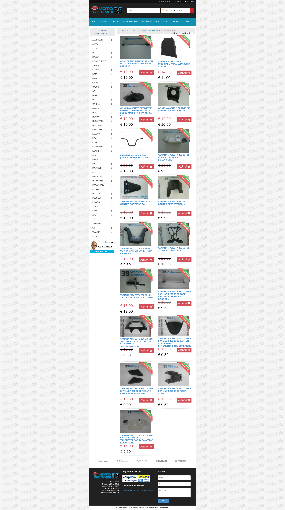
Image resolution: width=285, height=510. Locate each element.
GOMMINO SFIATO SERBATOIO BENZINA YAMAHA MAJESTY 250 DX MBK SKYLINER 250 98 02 (136, 112)
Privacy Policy (145, 507)
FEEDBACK (176, 21)
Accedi (179, 1)
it (187, 1)
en (194, 1)
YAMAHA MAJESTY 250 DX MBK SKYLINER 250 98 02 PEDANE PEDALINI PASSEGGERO (136, 391)
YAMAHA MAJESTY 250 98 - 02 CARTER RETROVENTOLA (173, 202)
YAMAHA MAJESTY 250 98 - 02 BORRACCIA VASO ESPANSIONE (173, 157)
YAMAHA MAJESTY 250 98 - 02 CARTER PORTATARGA (136, 202)
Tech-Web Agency (164, 507)
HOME (94, 21)
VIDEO (165, 21)
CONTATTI (187, 21)
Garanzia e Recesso (147, 490)
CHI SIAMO (104, 21)
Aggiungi (145, 72)
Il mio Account (165, 1)
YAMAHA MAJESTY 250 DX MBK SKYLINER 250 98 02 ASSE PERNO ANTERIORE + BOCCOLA (174, 295)
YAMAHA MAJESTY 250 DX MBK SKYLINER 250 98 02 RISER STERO (174, 391)
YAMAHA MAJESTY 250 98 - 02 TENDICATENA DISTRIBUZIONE (136, 296)
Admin (157, 507)
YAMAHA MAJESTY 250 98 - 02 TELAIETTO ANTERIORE (173, 249)
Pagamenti (127, 490)
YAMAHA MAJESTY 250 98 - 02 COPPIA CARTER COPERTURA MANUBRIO (136, 251)
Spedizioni (136, 490)
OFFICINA (115, 21)
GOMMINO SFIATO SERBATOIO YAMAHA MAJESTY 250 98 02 (174, 109)
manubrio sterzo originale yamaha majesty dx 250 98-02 (135, 156)
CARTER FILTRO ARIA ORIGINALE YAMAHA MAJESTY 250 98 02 (174, 64)
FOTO (157, 21)
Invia (163, 501)
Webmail (152, 507)
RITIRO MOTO (146, 21)
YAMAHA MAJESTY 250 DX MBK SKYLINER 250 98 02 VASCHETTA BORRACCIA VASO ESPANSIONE (136, 439)
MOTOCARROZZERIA (130, 21)
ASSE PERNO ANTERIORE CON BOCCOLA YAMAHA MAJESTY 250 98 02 (136, 63)
